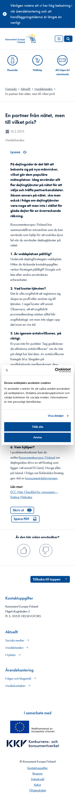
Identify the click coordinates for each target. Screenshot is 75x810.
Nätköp (37, 70)
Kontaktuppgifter (37, 768)
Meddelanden (14, 648)
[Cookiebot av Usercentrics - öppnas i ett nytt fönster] (55, 370)
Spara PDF (21, 519)
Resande (12, 70)
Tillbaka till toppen (46, 579)
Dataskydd (37, 779)
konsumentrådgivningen (41, 478)
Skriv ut (18, 510)
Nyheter (10, 655)
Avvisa (37, 437)
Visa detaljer (56, 415)
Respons (37, 774)
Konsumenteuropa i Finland (37, 457)
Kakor (37, 785)
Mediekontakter (15, 686)
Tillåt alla (37, 426)
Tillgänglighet (37, 790)
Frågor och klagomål (18, 679)
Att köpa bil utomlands (62, 72)
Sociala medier (15, 640)
